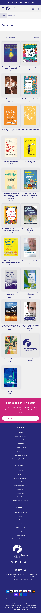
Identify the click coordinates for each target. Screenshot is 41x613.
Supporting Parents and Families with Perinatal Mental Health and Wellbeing (11, 196)
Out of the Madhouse (11, 359)
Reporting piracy (20, 535)
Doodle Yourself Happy (30, 67)
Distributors (20, 443)
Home (3, 15)
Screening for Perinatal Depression (30, 293)
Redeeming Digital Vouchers (20, 459)
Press (20, 520)
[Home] (12, 8)
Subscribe (9, 418)
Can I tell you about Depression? (30, 162)
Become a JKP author (20, 512)
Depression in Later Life (30, 261)
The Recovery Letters (11, 161)
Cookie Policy (21, 493)
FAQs (20, 524)
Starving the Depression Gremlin (30, 229)
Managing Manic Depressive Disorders (30, 359)
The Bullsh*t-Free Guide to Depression (11, 130)
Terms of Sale (20, 482)
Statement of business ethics (20, 539)
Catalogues (20, 451)
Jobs (20, 516)
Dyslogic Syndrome (11, 391)
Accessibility (20, 497)
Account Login (20, 474)
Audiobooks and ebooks (20, 447)
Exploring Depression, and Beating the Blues (11, 67)
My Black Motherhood (11, 99)
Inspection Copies (20, 436)
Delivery (20, 432)
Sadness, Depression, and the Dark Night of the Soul (11, 326)
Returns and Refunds (20, 455)
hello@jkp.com (27, 579)
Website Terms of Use (20, 485)
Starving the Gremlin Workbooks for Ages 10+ (30, 194)
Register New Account (20, 478)
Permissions (20, 531)
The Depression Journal (30, 99)
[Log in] (33, 8)
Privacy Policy (20, 489)
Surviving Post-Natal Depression (11, 293)
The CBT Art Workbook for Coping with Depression (11, 229)
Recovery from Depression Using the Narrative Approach (30, 326)
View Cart (20, 470)
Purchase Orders (20, 440)
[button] (3, 8)
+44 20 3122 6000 (15, 579)
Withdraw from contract (20, 501)
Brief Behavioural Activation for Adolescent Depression (11, 261)
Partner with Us (20, 527)
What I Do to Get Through (30, 129)
